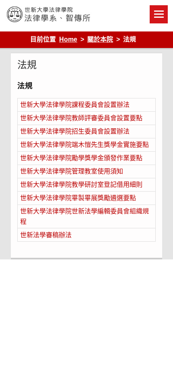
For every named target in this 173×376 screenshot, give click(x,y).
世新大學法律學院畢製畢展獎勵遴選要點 (78, 197)
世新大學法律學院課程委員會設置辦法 (75, 104)
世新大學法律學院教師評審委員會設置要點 (81, 118)
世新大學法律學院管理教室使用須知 (71, 171)
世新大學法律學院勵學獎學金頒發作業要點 (81, 158)
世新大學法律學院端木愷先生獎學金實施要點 (84, 144)
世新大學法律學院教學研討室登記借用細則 (81, 184)
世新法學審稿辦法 (46, 235)
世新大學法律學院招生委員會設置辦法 (75, 131)
